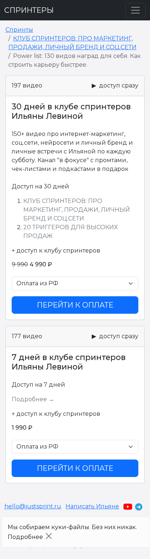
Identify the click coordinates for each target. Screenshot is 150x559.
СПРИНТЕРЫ (29, 10)
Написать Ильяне (92, 506)
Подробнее (25, 536)
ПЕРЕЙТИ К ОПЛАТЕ (75, 305)
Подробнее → (33, 399)
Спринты (19, 29)
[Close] (48, 536)
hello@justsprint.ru (32, 506)
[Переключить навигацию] (135, 10)
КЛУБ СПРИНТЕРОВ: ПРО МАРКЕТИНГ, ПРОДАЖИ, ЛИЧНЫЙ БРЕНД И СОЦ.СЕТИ (76, 210)
